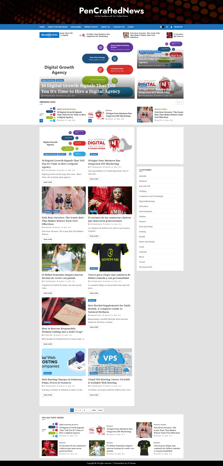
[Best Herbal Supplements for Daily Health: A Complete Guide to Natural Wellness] (110, 300)
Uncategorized (145, 267)
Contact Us (118, 27)
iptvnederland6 (49, 96)
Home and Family (147, 241)
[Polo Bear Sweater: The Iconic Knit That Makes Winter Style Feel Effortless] (96, 114)
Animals (142, 176)
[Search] (167, 27)
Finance (47, 322)
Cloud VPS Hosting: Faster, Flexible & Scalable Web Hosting (109, 381)
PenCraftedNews (111, 11)
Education (143, 206)
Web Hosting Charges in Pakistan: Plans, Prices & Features (62, 381)
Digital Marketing (48, 80)
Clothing (143, 191)
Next (100, 410)
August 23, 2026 (64, 96)
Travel (142, 262)
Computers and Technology (151, 196)
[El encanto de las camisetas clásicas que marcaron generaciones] (145, 114)
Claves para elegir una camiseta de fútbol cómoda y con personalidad (109, 276)
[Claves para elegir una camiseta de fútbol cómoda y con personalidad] (110, 257)
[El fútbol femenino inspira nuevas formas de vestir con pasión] (64, 257)
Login (130, 27)
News (141, 257)
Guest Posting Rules (57, 27)
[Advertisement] (160, 145)
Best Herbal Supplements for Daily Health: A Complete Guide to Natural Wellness (109, 309)
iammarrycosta (96, 315)
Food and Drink (146, 226)
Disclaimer (76, 27)
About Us (105, 27)
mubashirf (48, 228)
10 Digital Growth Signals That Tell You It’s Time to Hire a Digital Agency (81, 88)
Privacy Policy (91, 27)
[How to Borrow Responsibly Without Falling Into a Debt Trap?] (64, 311)
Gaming (142, 231)
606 (94, 410)
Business (60, 80)
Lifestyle (143, 252)
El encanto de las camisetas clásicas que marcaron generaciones (168, 115)
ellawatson (48, 335)
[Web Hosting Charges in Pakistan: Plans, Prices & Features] (64, 362)
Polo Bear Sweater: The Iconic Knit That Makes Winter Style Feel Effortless (120, 115)
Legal (141, 246)
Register (178, 27)
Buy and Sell (144, 186)
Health (142, 236)
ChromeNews (119, 463)
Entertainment (145, 211)
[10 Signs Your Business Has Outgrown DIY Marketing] (47, 114)
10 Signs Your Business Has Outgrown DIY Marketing (155, 91)
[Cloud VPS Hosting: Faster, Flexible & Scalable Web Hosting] (110, 362)
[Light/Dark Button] (162, 27)
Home (41, 27)
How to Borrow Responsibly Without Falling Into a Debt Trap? (62, 330)
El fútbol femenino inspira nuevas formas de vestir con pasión (62, 276)
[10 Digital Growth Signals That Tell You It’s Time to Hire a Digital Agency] (87, 70)
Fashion (115, 109)
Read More (48, 182)
